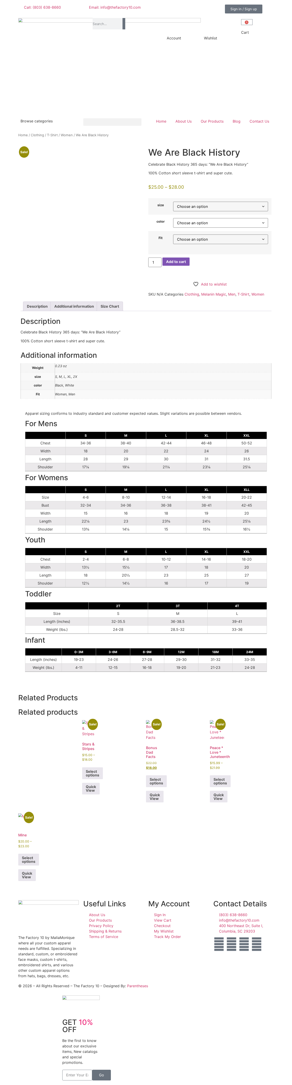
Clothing (37, 135)
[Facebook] (219, 944)
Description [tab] (37, 306)
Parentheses (137, 986)
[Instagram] (231, 944)
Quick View (91, 788)
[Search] (124, 23)
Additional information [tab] (74, 306)
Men (231, 294)
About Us (183, 121)
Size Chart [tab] (110, 306)
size (160, 205)
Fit (161, 238)
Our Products (212, 121)
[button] (112, 122)
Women (67, 135)
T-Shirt (52, 135)
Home (161, 121)
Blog (236, 121)
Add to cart (176, 261)
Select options (92, 773)
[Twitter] (244, 944)
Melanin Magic (213, 294)
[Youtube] (256, 944)
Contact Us (259, 121)
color (160, 221)
